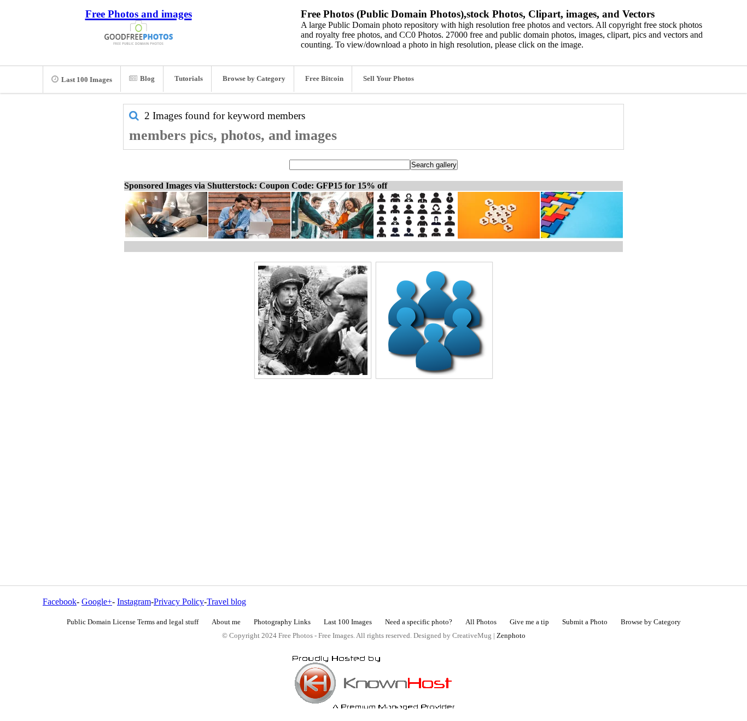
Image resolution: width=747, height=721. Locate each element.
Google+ (96, 601)
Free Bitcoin (324, 79)
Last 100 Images (86, 80)
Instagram (134, 601)
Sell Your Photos (388, 79)
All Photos (481, 622)
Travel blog (226, 601)
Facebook (60, 601)
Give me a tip (529, 622)
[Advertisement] (373, 458)
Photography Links (282, 622)
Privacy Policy (179, 601)
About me (226, 622)
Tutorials (188, 79)
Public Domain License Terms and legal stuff (133, 622)
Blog (147, 79)
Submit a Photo (585, 622)
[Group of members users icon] (434, 320)
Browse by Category (254, 79)
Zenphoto (511, 636)
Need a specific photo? (418, 622)
